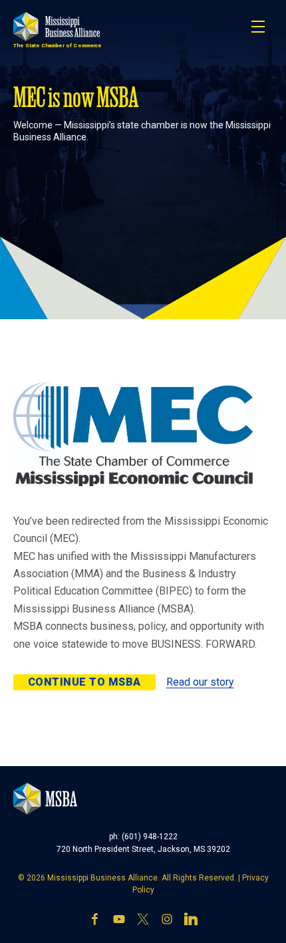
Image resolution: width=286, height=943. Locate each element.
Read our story (200, 682)
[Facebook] (95, 919)
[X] (143, 919)
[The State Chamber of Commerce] (56, 26)
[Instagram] (167, 919)
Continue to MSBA (84, 682)
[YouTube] (119, 919)
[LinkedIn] (191, 919)
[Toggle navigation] (258, 26)
